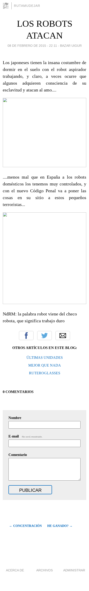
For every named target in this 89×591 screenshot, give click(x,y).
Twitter (44, 335)
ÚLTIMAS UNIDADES (44, 357)
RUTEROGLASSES (44, 373)
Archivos (44, 570)
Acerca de (15, 570)
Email (62, 335)
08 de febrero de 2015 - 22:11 (32, 45)
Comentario (17, 455)
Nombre (14, 418)
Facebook (26, 335)
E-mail (25, 436)
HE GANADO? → (60, 526)
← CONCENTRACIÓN (25, 526)
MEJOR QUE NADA (44, 365)
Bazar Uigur (71, 45)
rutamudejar (27, 6)
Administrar (74, 570)
